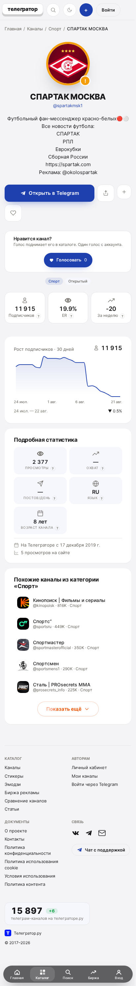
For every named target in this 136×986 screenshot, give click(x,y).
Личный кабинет (89, 767)
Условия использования (30, 876)
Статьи (12, 809)
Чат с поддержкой (105, 849)
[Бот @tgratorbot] (89, 833)
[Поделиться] (105, 193)
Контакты (14, 839)
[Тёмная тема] (69, 9)
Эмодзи (13, 784)
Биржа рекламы (22, 792)
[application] (68, 380)
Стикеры (14, 776)
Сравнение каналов (26, 800)
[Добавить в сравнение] (124, 192)
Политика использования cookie (31, 864)
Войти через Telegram (95, 784)
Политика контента (25, 884)
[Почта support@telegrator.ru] (102, 833)
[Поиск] (53, 9)
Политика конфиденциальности (28, 850)
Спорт (55, 28)
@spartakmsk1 (68, 105)
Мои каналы (85, 776)
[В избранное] (13, 213)
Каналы (35, 28)
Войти (108, 10)
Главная (13, 28)
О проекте (16, 830)
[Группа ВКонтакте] (76, 833)
